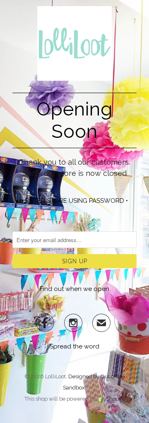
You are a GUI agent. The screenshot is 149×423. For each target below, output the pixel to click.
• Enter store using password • (75, 200)
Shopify (115, 399)
